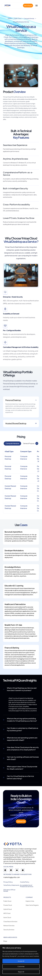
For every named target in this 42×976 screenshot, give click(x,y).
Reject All (21, 972)
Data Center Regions (32, 905)
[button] (36, 443)
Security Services (8, 929)
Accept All (21, 961)
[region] (21, 960)
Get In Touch (28, 5)
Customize (21, 966)
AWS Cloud (6, 913)
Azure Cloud (7, 917)
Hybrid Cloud (7, 909)
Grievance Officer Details (9, 890)
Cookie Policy (24, 882)
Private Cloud (7, 905)
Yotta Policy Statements (11, 885)
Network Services (8, 925)
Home (10, 18)
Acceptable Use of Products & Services (26, 885)
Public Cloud (17, 18)
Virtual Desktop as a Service (21, 22)
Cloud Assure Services (10, 921)
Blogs (5, 941)
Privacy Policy (8, 882)
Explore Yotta (30, 901)
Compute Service (29, 18)
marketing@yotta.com (11, 877)
